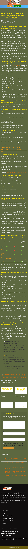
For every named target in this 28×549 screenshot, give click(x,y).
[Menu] (2, 2)
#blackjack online (16, 374)
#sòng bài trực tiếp (14, 377)
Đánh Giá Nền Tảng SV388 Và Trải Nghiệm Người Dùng (15, 468)
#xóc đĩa (24, 377)
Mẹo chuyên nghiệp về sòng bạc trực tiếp (16, 172)
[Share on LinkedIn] (14, 22)
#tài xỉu (20, 377)
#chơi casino (16, 375)
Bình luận (5, 419)
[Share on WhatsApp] (2, 22)
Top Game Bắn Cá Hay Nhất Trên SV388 (14, 462)
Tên (4, 431)
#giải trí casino (22, 375)
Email (4, 437)
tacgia (5, 20)
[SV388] (14, 2)
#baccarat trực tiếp (7, 374)
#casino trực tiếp (8, 375)
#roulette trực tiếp (5, 377)
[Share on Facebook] (4, 22)
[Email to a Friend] (9, 22)
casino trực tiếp (16, 65)
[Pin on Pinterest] (11, 22)
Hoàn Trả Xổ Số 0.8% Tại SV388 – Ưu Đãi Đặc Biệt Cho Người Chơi (16, 459)
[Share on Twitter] (7, 22)
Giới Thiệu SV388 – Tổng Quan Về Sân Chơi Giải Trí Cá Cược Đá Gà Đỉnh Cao (15, 476)
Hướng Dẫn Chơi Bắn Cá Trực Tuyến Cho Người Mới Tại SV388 (15, 472)
